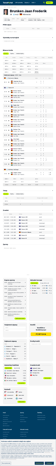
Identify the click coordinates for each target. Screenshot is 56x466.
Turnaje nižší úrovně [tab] (44, 283)
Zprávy (20, 392)
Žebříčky (39, 412)
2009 (6, 72)
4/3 (14, 181)
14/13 (21, 66)
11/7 (36, 72)
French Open (5, 434)
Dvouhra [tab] (6, 53)
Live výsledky (10, 392)
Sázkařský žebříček (41, 419)
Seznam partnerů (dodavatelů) (8, 459)
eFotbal (20, 398)
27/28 (13, 63)
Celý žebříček (21, 383)
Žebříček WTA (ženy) (41, 417)
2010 (6, 69)
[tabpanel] (28, 121)
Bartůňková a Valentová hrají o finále (15, 305)
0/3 (36, 66)
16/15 (21, 69)
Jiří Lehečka (5, 417)
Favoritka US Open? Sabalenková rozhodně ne (15, 297)
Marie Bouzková (6, 425)
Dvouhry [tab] (6, 193)
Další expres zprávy (20, 318)
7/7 (36, 63)
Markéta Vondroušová (7, 421)
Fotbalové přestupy (24, 432)
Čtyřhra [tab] (12, 53)
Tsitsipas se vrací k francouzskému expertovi (16, 293)
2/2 (36, 178)
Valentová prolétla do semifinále (15, 311)
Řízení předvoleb (6, 463)
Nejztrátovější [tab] (17, 368)
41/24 (13, 72)
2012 (6, 63)
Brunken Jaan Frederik (11, 7)
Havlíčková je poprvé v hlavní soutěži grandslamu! (14, 289)
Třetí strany (47, 452)
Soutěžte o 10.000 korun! (41, 329)
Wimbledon (5, 436)
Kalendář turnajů (7, 429)
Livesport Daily (23, 434)
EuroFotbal (9, 398)
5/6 (21, 60)
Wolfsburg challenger (13, 169)
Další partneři (22, 401)
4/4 (28, 72)
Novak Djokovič (6, 415)
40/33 (13, 66)
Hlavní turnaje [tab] (34, 283)
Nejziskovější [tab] (8, 368)
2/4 (36, 69)
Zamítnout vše (39, 463)
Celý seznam (47, 378)
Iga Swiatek (5, 423)
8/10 (21, 63)
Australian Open (6, 432)
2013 (6, 60)
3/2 (36, 181)
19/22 (13, 69)
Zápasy (26, 2)
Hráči (5, 7)
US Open (4, 438)
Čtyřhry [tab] (12, 193)
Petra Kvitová (5, 419)
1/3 (36, 60)
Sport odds (21, 395)
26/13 (21, 72)
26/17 (28, 66)
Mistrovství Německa (13, 78)
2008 (6, 178)
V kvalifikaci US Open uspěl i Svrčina (16, 286)
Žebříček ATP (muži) (41, 415)
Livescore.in (10, 395)
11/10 (28, 63)
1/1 (43, 63)
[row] (28, 60)
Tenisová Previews (24, 417)
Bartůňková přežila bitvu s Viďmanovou (14, 315)
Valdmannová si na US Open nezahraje (14, 283)
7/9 (14, 178)
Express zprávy (23, 421)
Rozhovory (22, 419)
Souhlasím (49, 463)
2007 (6, 181)
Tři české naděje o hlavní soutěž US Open (16, 308)
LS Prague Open (23, 436)
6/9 (14, 60)
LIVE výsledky (19, 2)
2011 (6, 66)
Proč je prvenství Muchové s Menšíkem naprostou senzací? (15, 301)
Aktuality (22, 415)
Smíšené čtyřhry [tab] (20, 53)
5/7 (21, 178)
